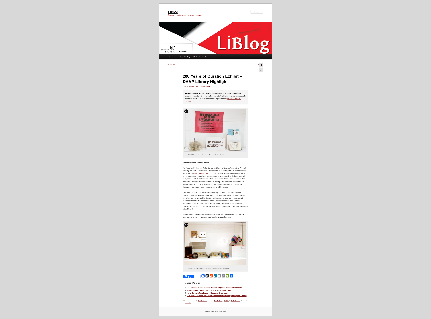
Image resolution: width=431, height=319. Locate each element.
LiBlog (173, 11)
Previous (171, 64)
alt (186, 111)
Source (212, 57)
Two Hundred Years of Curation (206, 173)
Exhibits (226, 301)
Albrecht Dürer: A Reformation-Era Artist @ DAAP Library (209, 290)
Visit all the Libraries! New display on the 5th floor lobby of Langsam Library (216, 295)
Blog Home (172, 57)
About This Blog (184, 57)
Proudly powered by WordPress (215, 311)
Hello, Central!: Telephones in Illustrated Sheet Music (207, 293)
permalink (188, 303)
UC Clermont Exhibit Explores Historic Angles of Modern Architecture (214, 287)
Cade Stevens (205, 86)
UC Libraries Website (200, 57)
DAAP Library (202, 301)
